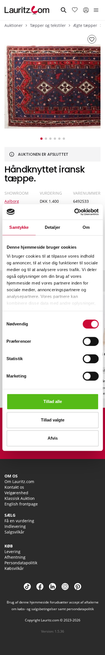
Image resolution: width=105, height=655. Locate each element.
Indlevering (15, 526)
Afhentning (14, 557)
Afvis (53, 438)
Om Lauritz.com (19, 481)
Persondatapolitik (20, 562)
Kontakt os (14, 487)
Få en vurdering (19, 520)
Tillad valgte (52, 420)
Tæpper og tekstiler (48, 25)
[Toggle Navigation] (96, 10)
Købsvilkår (14, 568)
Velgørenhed (16, 492)
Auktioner (13, 25)
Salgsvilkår (14, 532)
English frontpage (21, 504)
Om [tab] (86, 227)
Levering (12, 551)
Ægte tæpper (85, 25)
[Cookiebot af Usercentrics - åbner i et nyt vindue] (75, 212)
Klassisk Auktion (19, 498)
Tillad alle (52, 401)
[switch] (91, 341)
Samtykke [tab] (19, 227)
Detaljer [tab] (52, 227)
